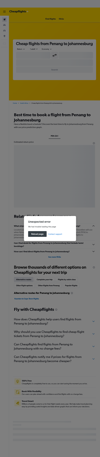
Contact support (55, 234)
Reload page (37, 234)
